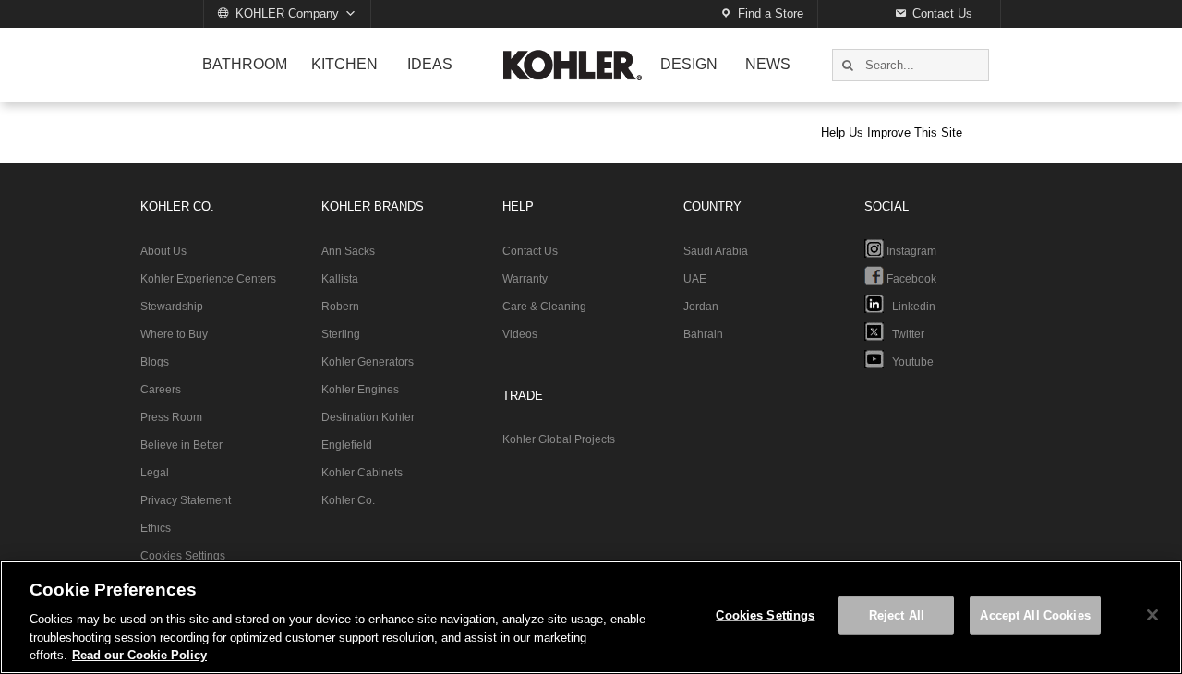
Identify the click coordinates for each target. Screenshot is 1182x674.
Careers (160, 389)
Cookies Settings (182, 555)
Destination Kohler (368, 417)
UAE (694, 278)
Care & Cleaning (544, 306)
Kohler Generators (367, 361)
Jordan (700, 306)
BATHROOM (244, 64)
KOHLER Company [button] (287, 13)
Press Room (171, 417)
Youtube (909, 361)
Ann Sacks (348, 251)
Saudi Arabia (715, 251)
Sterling (340, 334)
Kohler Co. (348, 500)
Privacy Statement (185, 500)
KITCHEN (344, 64)
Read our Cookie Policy (139, 655)
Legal (154, 472)
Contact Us (942, 13)
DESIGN (689, 64)
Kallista (339, 278)
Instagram (910, 251)
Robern (340, 306)
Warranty (525, 278)
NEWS (767, 64)
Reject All (896, 615)
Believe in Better (181, 445)
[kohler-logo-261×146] (572, 57)
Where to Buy (174, 334)
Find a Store (770, 13)
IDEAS (429, 64)
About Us (163, 251)
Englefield (346, 445)
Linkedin (909, 306)
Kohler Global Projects (558, 439)
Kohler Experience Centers (208, 278)
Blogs (154, 361)
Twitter (904, 334)
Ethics (155, 528)
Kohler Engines (360, 389)
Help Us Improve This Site (891, 132)
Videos (519, 334)
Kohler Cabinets (362, 472)
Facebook (910, 278)
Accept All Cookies (1035, 615)
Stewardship (171, 306)
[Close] (1152, 615)
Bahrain (703, 334)
